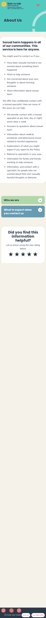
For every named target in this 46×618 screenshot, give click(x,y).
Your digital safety (38, 615)
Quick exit (26, 615)
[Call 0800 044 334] (11, 610)
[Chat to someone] (3, 610)
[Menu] (38, 4)
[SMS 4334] (19, 610)
